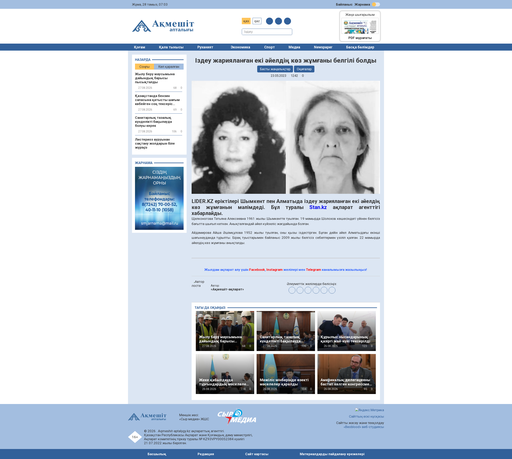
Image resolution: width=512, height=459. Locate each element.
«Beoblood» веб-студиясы (364, 427)
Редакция (206, 454)
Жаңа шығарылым (362, 15)
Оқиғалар (304, 69)
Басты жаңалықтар (275, 69)
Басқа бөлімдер (360, 47)
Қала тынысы (171, 47)
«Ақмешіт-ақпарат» (227, 289)
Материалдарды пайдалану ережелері (332, 454)
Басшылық (157, 454)
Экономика (240, 47)
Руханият (205, 47)
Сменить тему (376, 4)
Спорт (269, 47)
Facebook (257, 270)
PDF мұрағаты (360, 38)
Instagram (274, 270)
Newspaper (323, 47)
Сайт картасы (256, 454)
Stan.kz (318, 207)
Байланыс (344, 4)
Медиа (294, 47)
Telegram (313, 270)
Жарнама (362, 4)
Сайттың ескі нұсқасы (366, 416)
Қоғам (139, 47)
